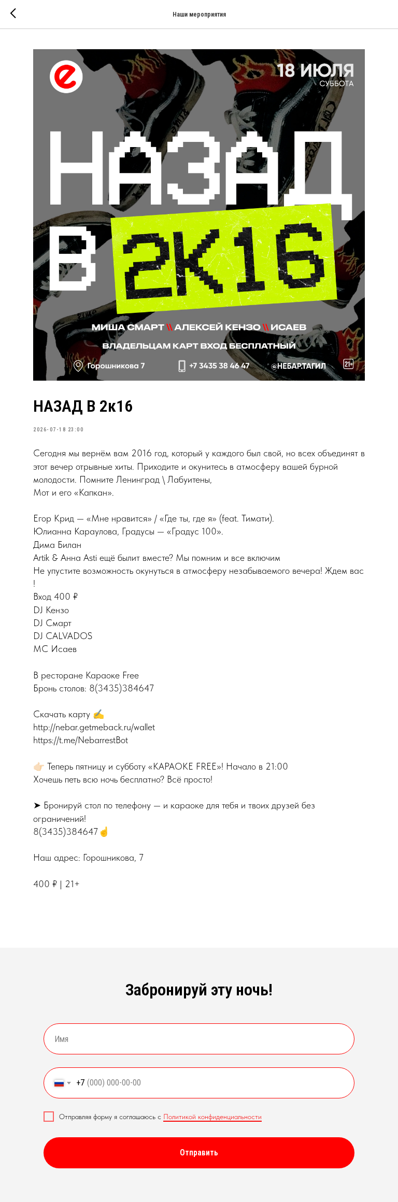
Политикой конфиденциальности (212, 1116)
